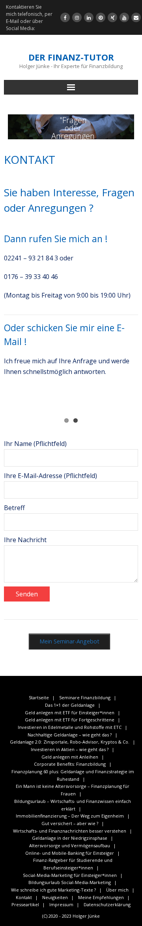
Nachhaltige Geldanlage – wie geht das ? (70, 735)
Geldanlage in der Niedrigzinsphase (69, 838)
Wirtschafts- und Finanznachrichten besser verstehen (69, 831)
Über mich (117, 890)
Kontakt (24, 897)
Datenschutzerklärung (107, 904)
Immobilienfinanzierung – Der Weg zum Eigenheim (70, 816)
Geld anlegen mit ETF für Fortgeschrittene (69, 720)
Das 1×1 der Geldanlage (70, 705)
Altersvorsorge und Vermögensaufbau (69, 845)
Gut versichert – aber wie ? (69, 823)
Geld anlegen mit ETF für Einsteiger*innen (69, 712)
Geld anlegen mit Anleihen (69, 757)
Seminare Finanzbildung (84, 697)
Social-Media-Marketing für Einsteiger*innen (70, 875)
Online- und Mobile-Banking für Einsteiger (69, 853)
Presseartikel (25, 904)
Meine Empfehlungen (101, 897)
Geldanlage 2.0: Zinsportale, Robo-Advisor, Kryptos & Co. (69, 742)
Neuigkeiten (55, 897)
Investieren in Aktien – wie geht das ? (69, 749)
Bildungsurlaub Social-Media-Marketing (69, 882)
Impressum (61, 904)
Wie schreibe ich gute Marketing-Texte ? (53, 890)
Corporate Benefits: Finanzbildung (70, 764)
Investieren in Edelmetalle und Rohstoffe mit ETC (69, 727)
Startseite (39, 697)
